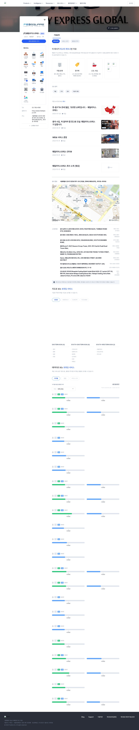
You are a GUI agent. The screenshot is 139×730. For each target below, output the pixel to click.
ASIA (56, 300)
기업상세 (57, 35)
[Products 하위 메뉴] (31, 3)
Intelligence (37, 3)
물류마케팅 (83, 3)
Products (26, 3)
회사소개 (55, 41)
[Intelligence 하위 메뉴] (43, 3)
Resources (49, 3)
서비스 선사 (74, 378)
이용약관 (100, 717)
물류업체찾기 (71, 3)
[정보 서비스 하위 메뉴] (65, 3)
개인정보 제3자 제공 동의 (128, 717)
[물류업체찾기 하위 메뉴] (77, 3)
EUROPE (75, 300)
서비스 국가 (65, 41)
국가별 (56, 378)
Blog (83, 717)
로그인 (131, 3)
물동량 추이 (75, 41)
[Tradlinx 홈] (12, 3)
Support (91, 717)
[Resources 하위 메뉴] (54, 3)
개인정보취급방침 (112, 717)
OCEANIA (84, 300)
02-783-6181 (36, 107)
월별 (65, 378)
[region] (85, 322)
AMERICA (65, 300)
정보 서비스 (60, 3)
